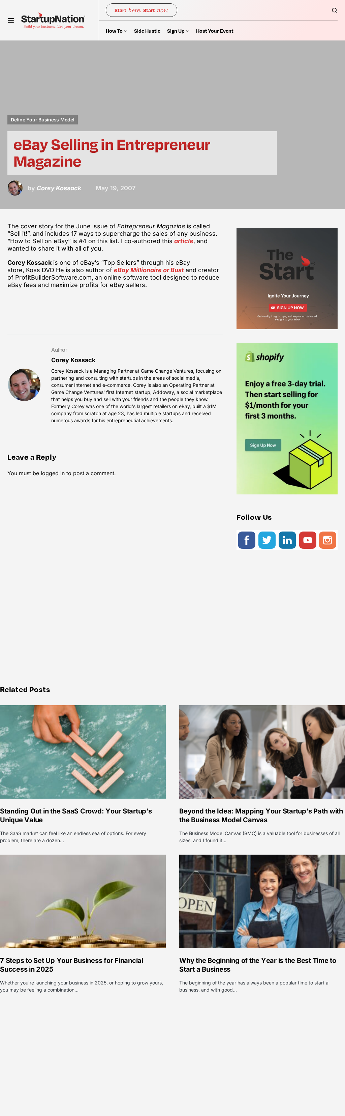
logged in (53, 473)
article (183, 241)
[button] (10, 20)
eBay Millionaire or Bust (149, 270)
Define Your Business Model (42, 119)
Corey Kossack (73, 360)
